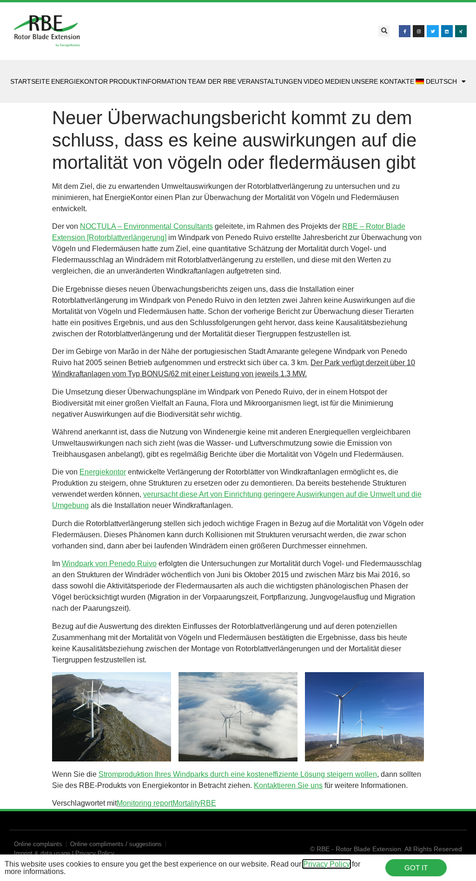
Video (314, 81)
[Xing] (461, 31)
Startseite (30, 81)
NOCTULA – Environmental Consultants (146, 226)
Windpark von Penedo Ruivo (109, 563)
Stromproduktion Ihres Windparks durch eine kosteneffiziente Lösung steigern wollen (238, 774)
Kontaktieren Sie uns (288, 785)
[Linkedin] (447, 31)
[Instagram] (418, 31)
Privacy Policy (326, 864)
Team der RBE (212, 81)
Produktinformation (147, 81)
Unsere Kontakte (382, 81)
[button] (384, 31)
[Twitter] (432, 31)
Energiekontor (79, 81)
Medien (337, 81)
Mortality (186, 803)
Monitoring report (144, 803)
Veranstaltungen (270, 81)
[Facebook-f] (404, 31)
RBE (208, 803)
